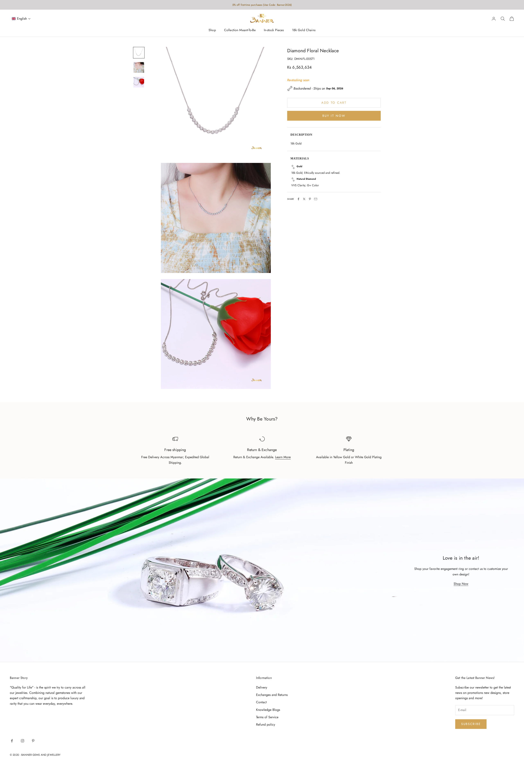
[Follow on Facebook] (12, 741)
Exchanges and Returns (272, 694)
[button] (21, 19)
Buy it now (333, 115)
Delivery (261, 687)
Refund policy (265, 724)
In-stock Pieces (274, 30)
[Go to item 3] (139, 82)
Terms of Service (267, 717)
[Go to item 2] (139, 67)
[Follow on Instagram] (22, 741)
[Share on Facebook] (298, 199)
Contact (261, 702)
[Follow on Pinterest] (33, 741)
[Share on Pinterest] (310, 199)
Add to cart (334, 102)
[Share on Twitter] (304, 199)
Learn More (283, 457)
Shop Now (461, 583)
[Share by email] (315, 199)
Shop (212, 30)
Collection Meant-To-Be (240, 30)
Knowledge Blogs (268, 709)
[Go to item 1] (139, 52)
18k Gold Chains (303, 30)
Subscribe (471, 724)
